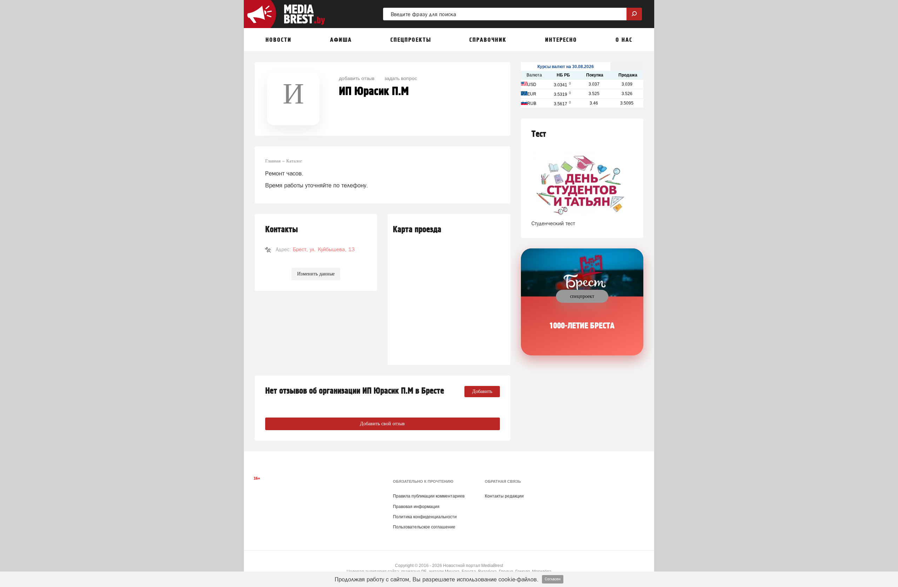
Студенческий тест (553, 223)
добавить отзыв (356, 77)
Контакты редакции (504, 496)
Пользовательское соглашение (424, 527)
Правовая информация (416, 506)
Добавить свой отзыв (382, 423)
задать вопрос (400, 77)
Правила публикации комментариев (428, 496)
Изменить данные (316, 273)
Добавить (482, 391)
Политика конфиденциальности (425, 516)
